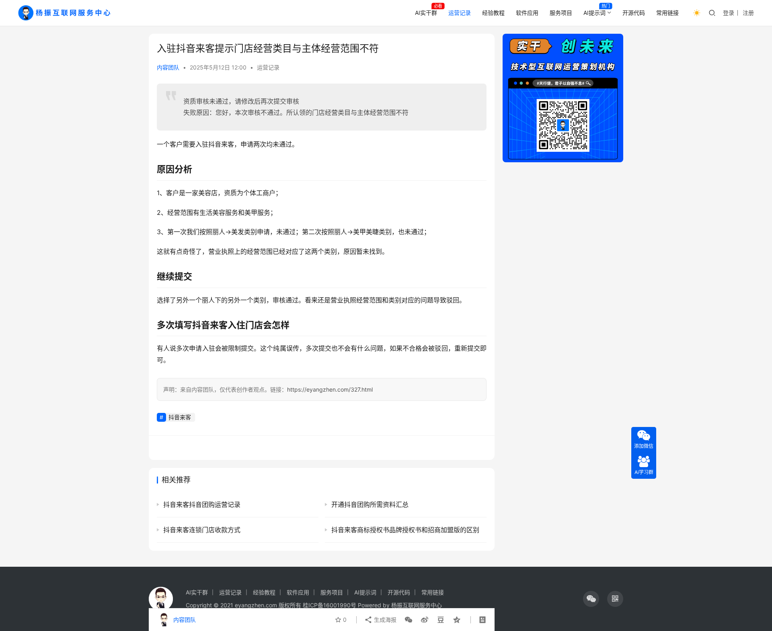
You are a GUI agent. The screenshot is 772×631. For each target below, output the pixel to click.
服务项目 (561, 12)
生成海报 (384, 619)
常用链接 (667, 12)
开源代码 (633, 12)
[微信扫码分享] (408, 620)
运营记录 (459, 12)
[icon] (591, 599)
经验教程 (493, 12)
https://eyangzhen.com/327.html (330, 389)
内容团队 (168, 67)
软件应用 (527, 12)
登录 (728, 12)
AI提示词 (594, 12)
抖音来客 (179, 417)
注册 (748, 12)
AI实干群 (426, 12)
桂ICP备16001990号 (329, 605)
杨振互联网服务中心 (416, 605)
